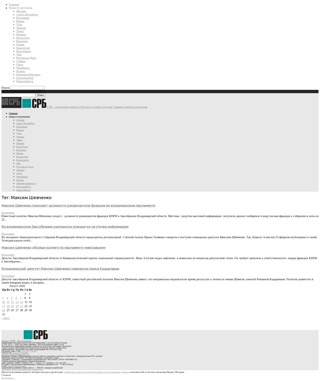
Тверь (20, 31)
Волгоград (23, 37)
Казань (20, 71)
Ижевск (21, 34)
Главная (14, 4)
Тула (19, 24)
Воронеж (22, 41)
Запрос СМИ (8, 341)
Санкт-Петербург (27, 14)
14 (21, 302)
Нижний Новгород (28, 74)
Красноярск (23, 51)
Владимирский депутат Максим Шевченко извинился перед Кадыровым (60, 269)
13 (17, 302)
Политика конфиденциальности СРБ (15, 354)
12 (12, 302)
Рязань (20, 21)
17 (3, 306)
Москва (21, 11)
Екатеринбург (25, 77)
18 (8, 306)
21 (21, 306)
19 (12, 306)
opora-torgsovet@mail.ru (17, 366)
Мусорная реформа (20, 353)
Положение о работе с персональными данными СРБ (22, 369)
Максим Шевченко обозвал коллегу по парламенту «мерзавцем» (53, 247)
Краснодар (23, 47)
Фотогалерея (24, 341)
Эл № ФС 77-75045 (28, 351)
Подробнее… (8, 378)
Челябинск (23, 67)
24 (3, 310)
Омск (19, 64)
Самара (21, 61)
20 (17, 306)
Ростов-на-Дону (26, 57)
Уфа (18, 54)
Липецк (21, 27)
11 (8, 302)
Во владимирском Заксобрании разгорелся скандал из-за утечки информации (65, 227)
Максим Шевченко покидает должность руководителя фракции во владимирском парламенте (78, 205)
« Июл (5, 318)
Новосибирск (24, 81)
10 (3, 302)
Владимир (22, 17)
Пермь (20, 44)
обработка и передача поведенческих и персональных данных (96, 372)
